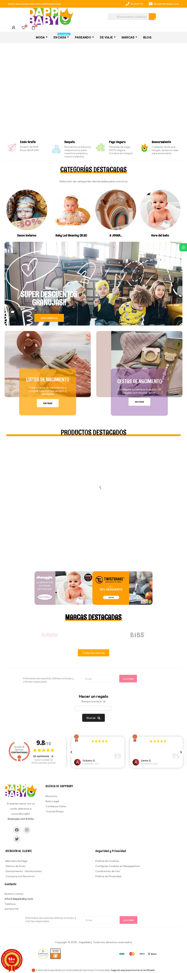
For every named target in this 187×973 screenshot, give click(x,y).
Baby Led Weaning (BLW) (71, 235)
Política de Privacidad (108, 876)
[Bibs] (137, 635)
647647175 (136, 4)
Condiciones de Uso (107, 871)
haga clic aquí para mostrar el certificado (133, 970)
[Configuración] (13, 28)
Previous (99, 487)
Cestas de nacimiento (139, 381)
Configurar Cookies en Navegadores (117, 866)
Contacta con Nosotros (20, 876)
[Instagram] (26, 830)
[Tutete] (50, 635)
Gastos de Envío (15, 866)
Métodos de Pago (16, 860)
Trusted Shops (54, 811)
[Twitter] (16, 839)
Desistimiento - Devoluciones (23, 871)
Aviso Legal (52, 801)
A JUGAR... (116, 235)
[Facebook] (16, 830)
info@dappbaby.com (166, 4)
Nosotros (51, 796)
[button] (49, 318)
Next (183, 635)
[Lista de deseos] (24, 28)
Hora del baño (160, 235)
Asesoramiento (161, 142)
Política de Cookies (107, 860)
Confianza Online (55, 806)
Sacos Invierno (26, 235)
